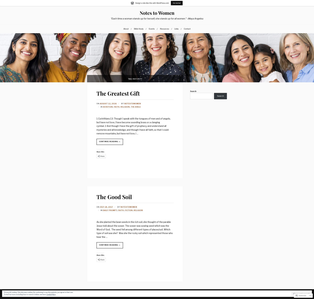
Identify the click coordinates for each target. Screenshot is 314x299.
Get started (177, 3)
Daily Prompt (110, 210)
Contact (187, 29)
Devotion (108, 107)
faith (116, 107)
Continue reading (107, 142)
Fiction (129, 210)
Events (152, 29)
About (126, 29)
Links (176, 29)
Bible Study (139, 29)
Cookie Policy (51, 294)
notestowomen (132, 104)
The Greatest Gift (118, 93)
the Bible (136, 107)
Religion (125, 107)
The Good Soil (114, 196)
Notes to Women (157, 13)
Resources (164, 29)
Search (193, 91)
